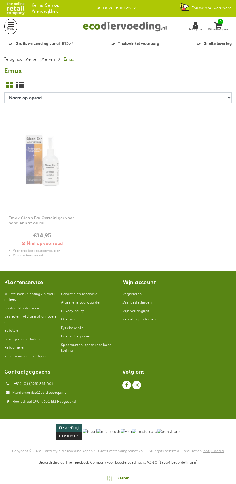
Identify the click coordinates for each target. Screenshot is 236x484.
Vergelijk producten (139, 319)
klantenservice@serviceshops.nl (39, 393)
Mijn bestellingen (137, 302)
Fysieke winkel (73, 328)
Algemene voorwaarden (81, 302)
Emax (69, 59)
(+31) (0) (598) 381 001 (32, 384)
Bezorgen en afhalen (22, 339)
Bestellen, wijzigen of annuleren (30, 319)
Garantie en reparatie (79, 294)
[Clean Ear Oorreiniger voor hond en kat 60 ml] (42, 161)
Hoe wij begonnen (76, 336)
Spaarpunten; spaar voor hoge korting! (86, 348)
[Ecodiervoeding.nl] (15, 8)
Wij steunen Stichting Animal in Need (30, 297)
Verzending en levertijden (26, 356)
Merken (48, 59)
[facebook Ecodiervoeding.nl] (126, 385)
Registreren (132, 294)
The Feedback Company (86, 463)
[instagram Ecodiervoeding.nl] (136, 385)
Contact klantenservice (23, 308)
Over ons (68, 319)
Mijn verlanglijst (135, 311)
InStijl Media (213, 451)
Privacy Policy (72, 311)
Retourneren (15, 348)
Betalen (11, 331)
